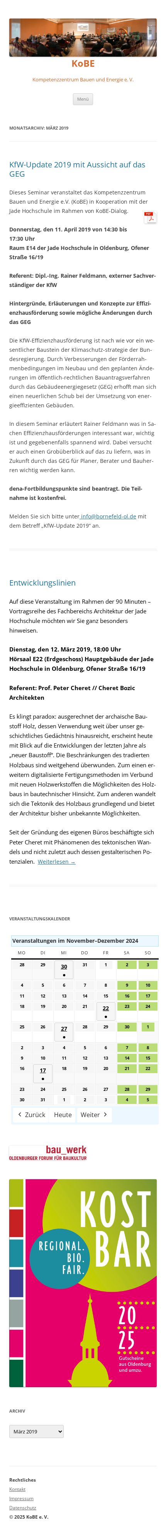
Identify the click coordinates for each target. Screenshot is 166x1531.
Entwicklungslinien (42, 582)
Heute (63, 1115)
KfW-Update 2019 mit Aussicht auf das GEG (77, 169)
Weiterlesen (57, 861)
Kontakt (17, 1489)
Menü (83, 99)
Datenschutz (22, 1507)
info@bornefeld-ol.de (108, 516)
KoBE (83, 63)
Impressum (21, 1498)
